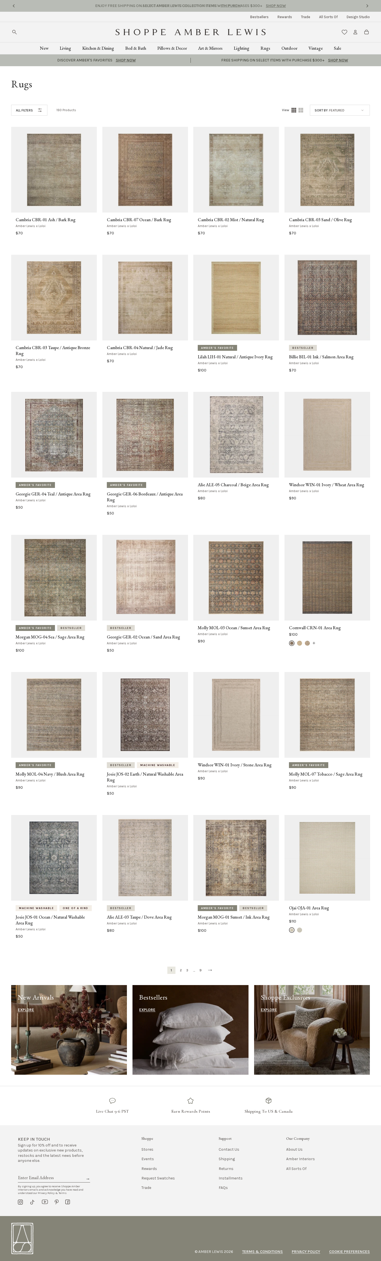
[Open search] (14, 32)
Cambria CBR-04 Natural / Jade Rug (140, 348)
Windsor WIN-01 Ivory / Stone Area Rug (235, 765)
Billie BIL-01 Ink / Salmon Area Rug (321, 357)
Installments (231, 1178)
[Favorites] (344, 32)
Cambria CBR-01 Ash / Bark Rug (46, 220)
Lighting (241, 48)
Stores (147, 1149)
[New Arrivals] (69, 1030)
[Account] (355, 32)
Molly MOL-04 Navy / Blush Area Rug (50, 774)
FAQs (223, 1187)
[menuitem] (259, 17)
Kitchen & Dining (98, 48)
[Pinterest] (57, 1202)
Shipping (227, 1159)
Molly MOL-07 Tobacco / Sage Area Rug (326, 774)
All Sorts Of (328, 17)
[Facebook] (67, 1202)
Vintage (315, 48)
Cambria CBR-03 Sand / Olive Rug (320, 220)
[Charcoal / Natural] (292, 643)
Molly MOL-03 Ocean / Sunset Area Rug (234, 628)
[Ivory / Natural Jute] (299, 643)
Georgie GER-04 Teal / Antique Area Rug (53, 494)
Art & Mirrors (210, 48)
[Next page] (210, 970)
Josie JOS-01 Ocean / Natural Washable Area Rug (50, 920)
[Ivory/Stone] (299, 930)
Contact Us (229, 1149)
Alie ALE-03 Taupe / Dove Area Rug (139, 917)
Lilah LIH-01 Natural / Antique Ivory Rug (235, 357)
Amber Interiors (300, 1159)
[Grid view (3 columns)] (300, 110)
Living (65, 48)
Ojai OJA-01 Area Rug (309, 908)
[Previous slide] (13, 6)
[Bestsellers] (190, 1030)
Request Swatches (158, 1178)
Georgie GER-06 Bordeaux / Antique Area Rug (145, 497)
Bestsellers (259, 17)
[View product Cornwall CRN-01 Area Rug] (313, 643)
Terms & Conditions (262, 1251)
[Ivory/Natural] (292, 930)
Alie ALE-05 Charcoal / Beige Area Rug (233, 485)
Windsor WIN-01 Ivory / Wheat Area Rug (326, 485)
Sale (337, 48)
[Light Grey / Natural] (307, 643)
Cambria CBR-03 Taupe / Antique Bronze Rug (53, 350)
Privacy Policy (306, 1251)
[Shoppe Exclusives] (312, 1030)
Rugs (265, 48)
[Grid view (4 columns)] (293, 110)
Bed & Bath (135, 48)
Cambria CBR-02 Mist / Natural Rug (231, 220)
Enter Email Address (35, 1171)
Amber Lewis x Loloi (30, 226)
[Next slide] (367, 6)
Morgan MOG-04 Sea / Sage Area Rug (50, 637)
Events (147, 1159)
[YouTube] (45, 1202)
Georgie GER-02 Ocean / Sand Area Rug (143, 637)
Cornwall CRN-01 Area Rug (315, 628)
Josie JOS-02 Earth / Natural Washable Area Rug (145, 777)
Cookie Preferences (349, 1251)
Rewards (285, 17)
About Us (294, 1149)
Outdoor (289, 48)
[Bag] (366, 32)
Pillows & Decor (172, 48)
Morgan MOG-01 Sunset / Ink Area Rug (234, 917)
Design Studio (358, 17)
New (44, 48)
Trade (305, 17)
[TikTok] (32, 1202)
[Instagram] (20, 1202)
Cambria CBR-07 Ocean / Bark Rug (139, 220)
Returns (226, 1168)
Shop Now (231, 5)
